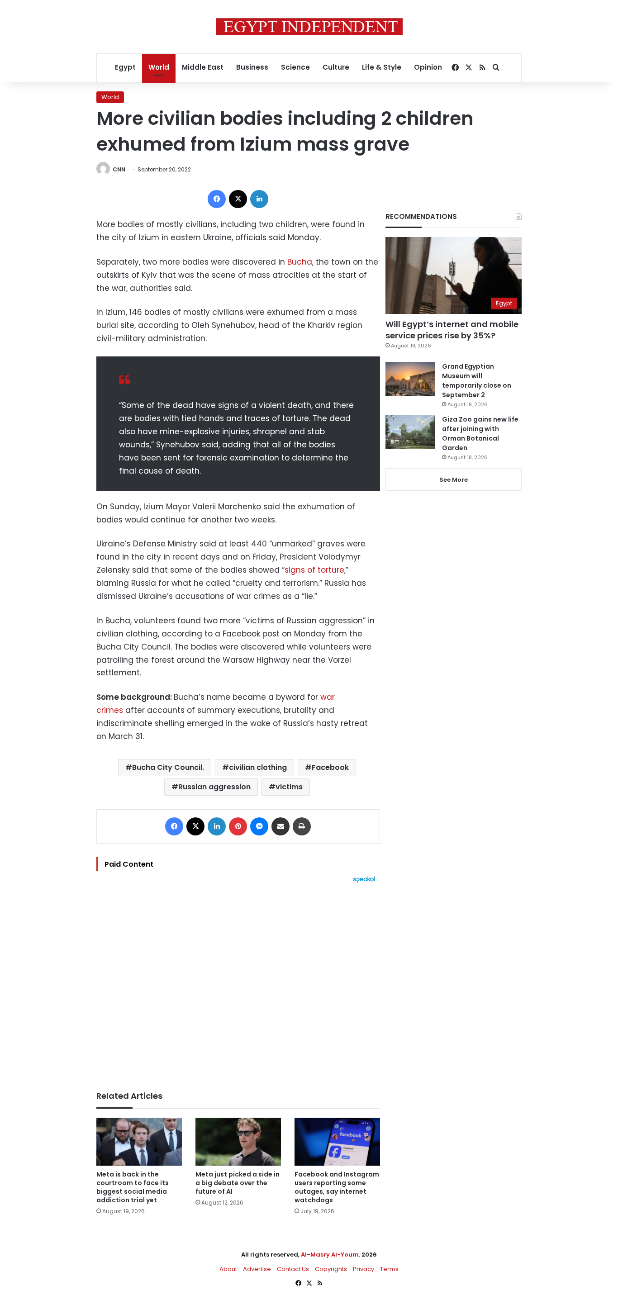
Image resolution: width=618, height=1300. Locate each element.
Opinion (428, 67)
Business (252, 67)
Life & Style (381, 67)
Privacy (363, 1269)
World (158, 67)
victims (289, 787)
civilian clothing (258, 767)
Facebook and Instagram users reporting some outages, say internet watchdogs (337, 1187)
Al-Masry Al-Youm (330, 1254)
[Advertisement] (238, 982)
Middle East (202, 67)
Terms (389, 1269)
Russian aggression (214, 787)
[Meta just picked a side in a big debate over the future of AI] (238, 1142)
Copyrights (331, 1269)
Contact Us (293, 1269)
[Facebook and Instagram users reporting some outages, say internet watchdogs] (337, 1142)
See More (453, 479)
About (228, 1269)
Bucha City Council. (168, 767)
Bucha (299, 261)
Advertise (257, 1269)
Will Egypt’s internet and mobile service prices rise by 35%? (451, 329)
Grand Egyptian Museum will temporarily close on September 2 (476, 380)
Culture (336, 67)
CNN (119, 169)
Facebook (330, 767)
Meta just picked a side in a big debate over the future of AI (237, 1183)
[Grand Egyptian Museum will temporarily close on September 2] (410, 379)
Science (295, 67)
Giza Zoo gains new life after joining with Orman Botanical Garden (480, 433)
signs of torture (314, 570)
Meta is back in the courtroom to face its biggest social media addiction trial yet (132, 1187)
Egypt (125, 67)
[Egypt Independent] (309, 26)
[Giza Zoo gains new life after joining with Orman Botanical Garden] (410, 432)
